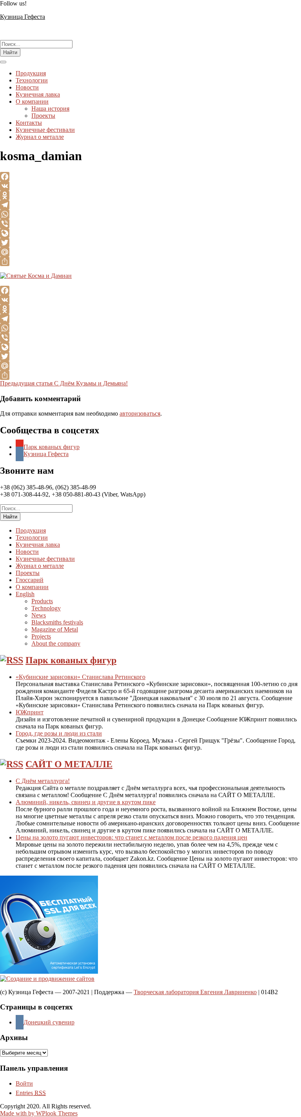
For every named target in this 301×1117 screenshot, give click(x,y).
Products (42, 601)
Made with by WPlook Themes (39, 1113)
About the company (55, 643)
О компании (32, 101)
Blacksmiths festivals (57, 622)
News (38, 615)
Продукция (31, 73)
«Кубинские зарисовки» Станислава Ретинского (80, 676)
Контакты (29, 122)
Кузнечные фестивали (45, 129)
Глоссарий (30, 580)
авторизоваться (140, 413)
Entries (31, 1093)
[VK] (150, 186)
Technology (46, 608)
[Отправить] (150, 261)
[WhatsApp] (150, 214)
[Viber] (150, 223)
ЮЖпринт (30, 712)
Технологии (32, 80)
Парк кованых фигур (70, 660)
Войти (24, 1083)
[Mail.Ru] (150, 252)
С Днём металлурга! (43, 781)
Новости (27, 87)
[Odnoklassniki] (150, 195)
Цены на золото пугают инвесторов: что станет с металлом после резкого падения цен (131, 837)
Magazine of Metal (54, 629)
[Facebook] (150, 176)
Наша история (50, 108)
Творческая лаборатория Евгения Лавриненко (195, 992)
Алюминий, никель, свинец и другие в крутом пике (86, 802)
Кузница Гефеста (22, 16)
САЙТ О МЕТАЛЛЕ (68, 764)
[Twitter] (150, 242)
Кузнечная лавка (38, 94)
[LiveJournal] (150, 233)
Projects (41, 636)
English (25, 594)
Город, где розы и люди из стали (59, 733)
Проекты (43, 115)
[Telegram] (150, 205)
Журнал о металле (40, 136)
